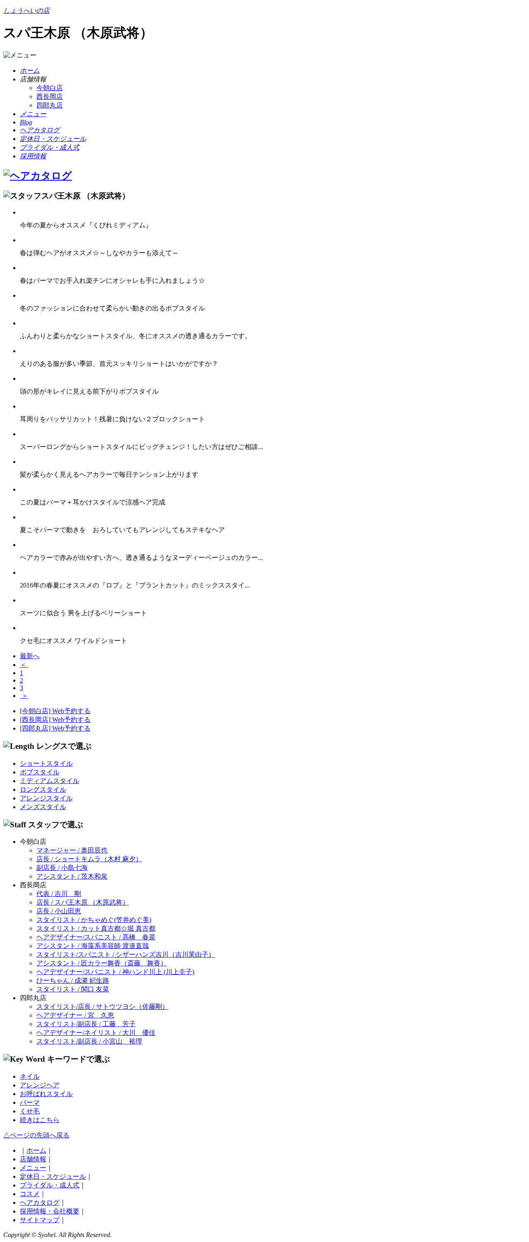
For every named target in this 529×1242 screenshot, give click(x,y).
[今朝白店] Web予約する (55, 710)
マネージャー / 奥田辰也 (71, 850)
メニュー (33, 1167)
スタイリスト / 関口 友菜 (72, 989)
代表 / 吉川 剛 (58, 893)
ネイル (30, 1076)
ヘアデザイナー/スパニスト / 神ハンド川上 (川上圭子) (115, 971)
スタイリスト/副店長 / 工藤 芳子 (86, 1023)
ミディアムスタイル (49, 780)
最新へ (30, 655)
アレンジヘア (40, 1085)
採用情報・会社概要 (49, 1211)
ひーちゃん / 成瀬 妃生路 (72, 980)
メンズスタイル (43, 806)
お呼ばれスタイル (46, 1093)
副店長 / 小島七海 (62, 867)
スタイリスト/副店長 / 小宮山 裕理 (89, 1041)
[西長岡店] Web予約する (55, 719)
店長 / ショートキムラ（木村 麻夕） (89, 858)
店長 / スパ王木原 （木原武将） (82, 902)
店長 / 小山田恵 (58, 911)
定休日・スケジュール (53, 1176)
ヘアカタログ (40, 1202)
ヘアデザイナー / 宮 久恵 (75, 1015)
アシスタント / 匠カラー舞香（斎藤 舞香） (101, 963)
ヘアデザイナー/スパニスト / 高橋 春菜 (95, 937)
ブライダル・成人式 (49, 1185)
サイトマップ (40, 1219)
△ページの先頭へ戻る (36, 1135)
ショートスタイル (46, 763)
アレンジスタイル (46, 798)
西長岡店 (49, 96)
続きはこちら (40, 1119)
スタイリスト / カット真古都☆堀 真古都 (95, 928)
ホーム (36, 1150)
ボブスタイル (40, 772)
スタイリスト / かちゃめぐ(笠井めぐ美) (93, 919)
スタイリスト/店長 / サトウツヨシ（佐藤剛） (102, 1006)
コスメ (30, 1193)
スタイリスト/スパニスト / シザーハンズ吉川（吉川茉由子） (125, 954)
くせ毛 (30, 1111)
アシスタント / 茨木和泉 (71, 876)
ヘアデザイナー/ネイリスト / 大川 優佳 (95, 1032)
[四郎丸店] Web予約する (55, 728)
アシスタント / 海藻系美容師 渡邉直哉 (92, 945)
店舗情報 (33, 1159)
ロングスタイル (43, 789)
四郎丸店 (49, 105)
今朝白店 (49, 87)
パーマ (30, 1102)
